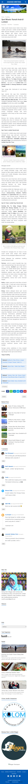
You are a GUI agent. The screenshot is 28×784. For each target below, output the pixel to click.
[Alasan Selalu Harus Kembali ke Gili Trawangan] (4, 435)
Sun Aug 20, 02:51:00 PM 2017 (19, 490)
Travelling (5, 386)
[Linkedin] (21, 391)
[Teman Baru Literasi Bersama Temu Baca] (14, 688)
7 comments (16, 24)
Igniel (11, 781)
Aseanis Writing (14, 2)
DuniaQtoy (21, 781)
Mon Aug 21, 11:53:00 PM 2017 (18, 514)
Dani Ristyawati (9, 453)
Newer (4, 396)
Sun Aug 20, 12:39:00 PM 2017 (20, 453)
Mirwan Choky (8, 490)
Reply (3, 461)
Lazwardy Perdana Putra (11, 534)
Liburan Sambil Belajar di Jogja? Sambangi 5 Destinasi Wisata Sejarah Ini (16, 442)
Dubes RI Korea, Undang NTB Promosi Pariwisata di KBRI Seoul (17, 407)
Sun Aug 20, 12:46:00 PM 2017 (19, 466)
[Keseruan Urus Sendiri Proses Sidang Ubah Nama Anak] (14, 652)
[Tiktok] (14, 776)
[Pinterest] (25, 391)
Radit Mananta (9, 466)
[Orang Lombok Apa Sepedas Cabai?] (14, 670)
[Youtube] (20, 776)
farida (6, 477)
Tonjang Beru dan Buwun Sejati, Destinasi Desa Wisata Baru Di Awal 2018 (16, 428)
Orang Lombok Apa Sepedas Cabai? (10, 672)
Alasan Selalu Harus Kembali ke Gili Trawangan (17, 434)
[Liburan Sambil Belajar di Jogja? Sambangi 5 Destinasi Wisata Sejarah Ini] (4, 442)
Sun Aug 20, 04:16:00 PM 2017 (17, 503)
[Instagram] (17, 776)
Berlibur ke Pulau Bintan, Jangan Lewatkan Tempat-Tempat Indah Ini (16, 421)
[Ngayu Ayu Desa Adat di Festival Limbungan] (4, 415)
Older (24, 396)
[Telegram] (14, 391)
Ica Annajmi (8, 514)
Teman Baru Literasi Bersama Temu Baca (12, 690)
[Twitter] (11, 391)
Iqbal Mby (7, 503)
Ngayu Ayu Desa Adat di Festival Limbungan (16, 413)
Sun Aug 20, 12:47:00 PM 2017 (15, 477)
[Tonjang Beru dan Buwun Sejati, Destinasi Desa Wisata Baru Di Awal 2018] (4, 428)
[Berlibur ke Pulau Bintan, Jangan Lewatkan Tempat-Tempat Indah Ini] (4, 421)
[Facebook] (7, 391)
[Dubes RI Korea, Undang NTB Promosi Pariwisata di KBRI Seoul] (4, 408)
